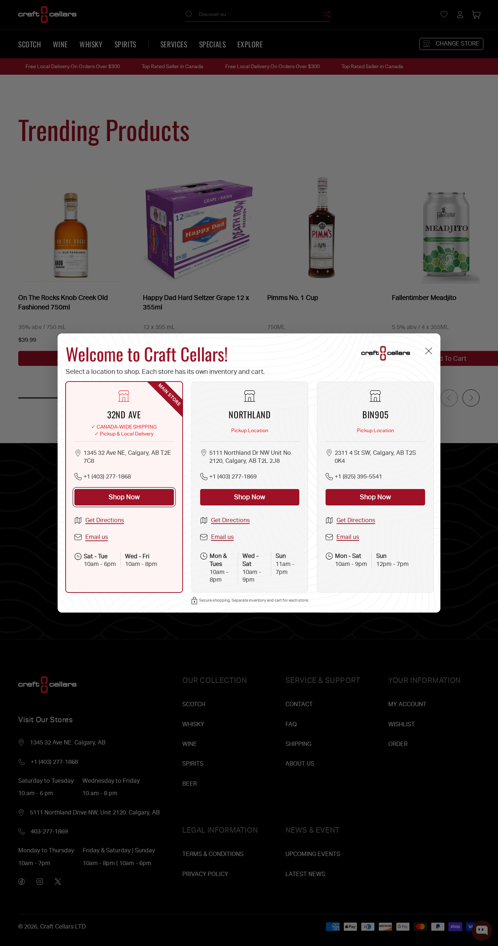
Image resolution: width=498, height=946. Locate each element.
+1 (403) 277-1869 (233, 476)
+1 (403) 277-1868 (107, 476)
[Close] (428, 350)
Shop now (124, 497)
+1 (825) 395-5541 (358, 476)
